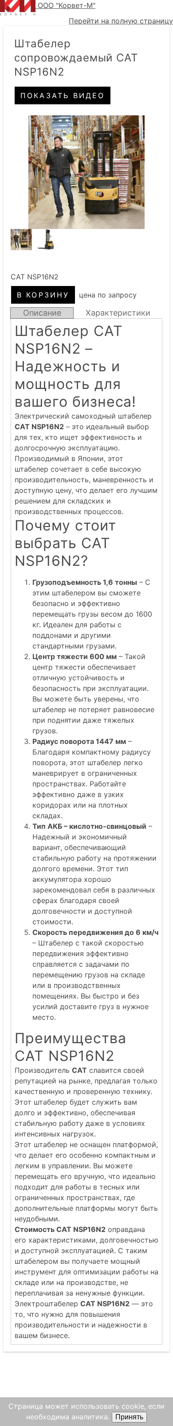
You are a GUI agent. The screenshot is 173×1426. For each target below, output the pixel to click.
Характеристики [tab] (118, 312)
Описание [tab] (42, 312)
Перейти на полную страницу (121, 20)
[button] (86, 172)
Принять (129, 1417)
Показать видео (62, 95)
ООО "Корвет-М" (66, 5)
